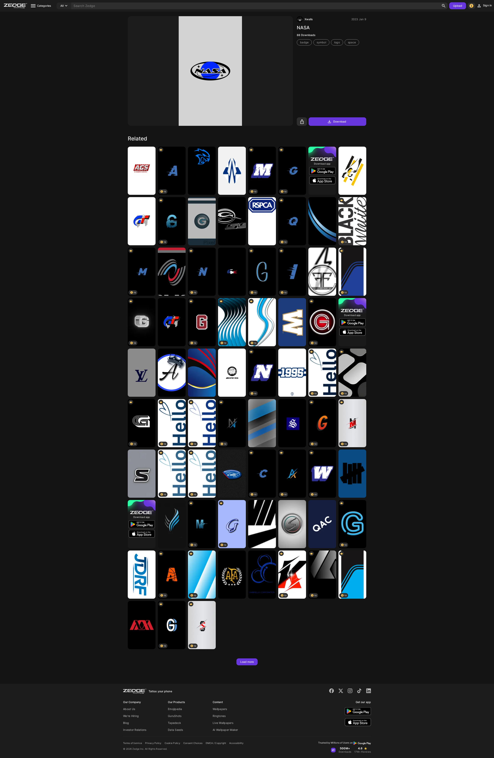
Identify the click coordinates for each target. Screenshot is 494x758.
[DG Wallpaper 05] (292, 373)
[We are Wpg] (292, 322)
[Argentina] (232, 574)
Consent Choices (193, 743)
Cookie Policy (172, 743)
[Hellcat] (202, 171)
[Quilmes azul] (322, 524)
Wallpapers (220, 709)
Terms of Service (132, 743)
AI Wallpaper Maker (225, 729)
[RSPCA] (262, 221)
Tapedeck (174, 722)
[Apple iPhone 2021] (262, 423)
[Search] (443, 6)
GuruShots (174, 716)
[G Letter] (352, 171)
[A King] (172, 373)
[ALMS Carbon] (232, 474)
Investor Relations (134, 729)
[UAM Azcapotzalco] (142, 625)
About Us (129, 709)
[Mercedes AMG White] (232, 373)
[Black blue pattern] (322, 221)
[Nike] (262, 524)
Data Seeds (175, 729)
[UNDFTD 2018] (352, 474)
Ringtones (219, 716)
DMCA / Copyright (216, 743)
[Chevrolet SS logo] (232, 221)
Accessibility (236, 743)
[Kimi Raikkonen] (232, 171)
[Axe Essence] (172, 272)
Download (339, 121)
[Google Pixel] (202, 221)
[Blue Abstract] (202, 373)
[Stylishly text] (292, 423)
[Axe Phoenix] (172, 524)
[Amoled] (262, 574)
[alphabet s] (142, 474)
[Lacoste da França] (232, 272)
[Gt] (142, 221)
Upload (457, 5)
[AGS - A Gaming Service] (142, 171)
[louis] (142, 373)
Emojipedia (175, 709)
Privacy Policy (153, 743)
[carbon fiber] (322, 272)
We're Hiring (131, 716)
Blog (126, 722)
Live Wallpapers (223, 722)
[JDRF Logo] (142, 574)
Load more (247, 661)
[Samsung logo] (292, 524)
